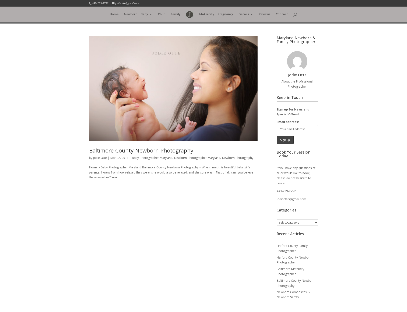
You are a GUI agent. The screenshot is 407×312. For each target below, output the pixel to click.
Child (161, 14)
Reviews (264, 14)
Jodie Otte (100, 158)
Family (176, 14)
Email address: (288, 122)
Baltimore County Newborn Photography (141, 150)
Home (114, 14)
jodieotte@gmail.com (291, 199)
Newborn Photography (237, 158)
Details (244, 14)
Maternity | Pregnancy (216, 14)
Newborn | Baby (136, 14)
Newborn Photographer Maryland (197, 158)
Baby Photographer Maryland (152, 158)
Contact (282, 14)
